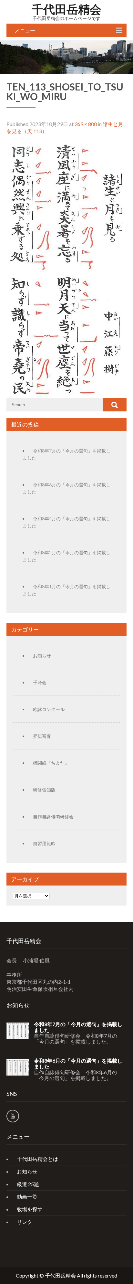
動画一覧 (27, 1197)
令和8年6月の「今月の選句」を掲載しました (78, 1063)
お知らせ (42, 655)
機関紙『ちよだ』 (51, 763)
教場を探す (30, 1209)
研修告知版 (44, 789)
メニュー (25, 30)
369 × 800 (86, 124)
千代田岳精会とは (37, 1159)
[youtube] (12, 1116)
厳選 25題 (28, 1184)
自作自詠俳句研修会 (53, 816)
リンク (24, 1222)
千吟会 (39, 682)
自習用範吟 (44, 843)
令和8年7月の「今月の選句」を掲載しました (78, 1027)
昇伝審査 (42, 736)
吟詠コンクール (49, 709)
